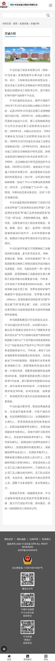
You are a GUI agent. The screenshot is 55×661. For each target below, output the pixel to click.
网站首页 (8, 539)
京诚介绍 (35, 23)
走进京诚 (24, 23)
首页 (15, 23)
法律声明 (33, 539)
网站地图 (21, 539)
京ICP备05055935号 (27, 550)
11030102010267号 (33, 567)
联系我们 (46, 539)
